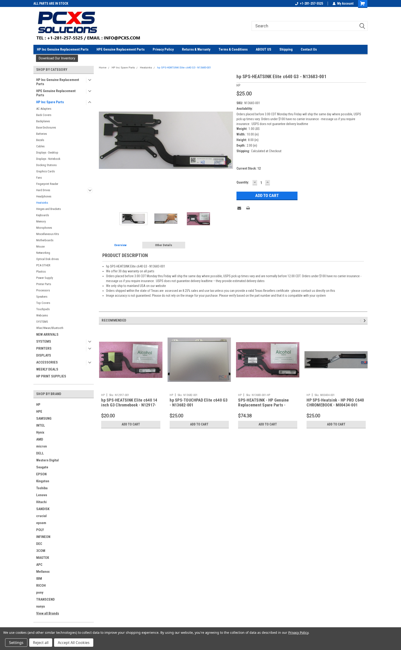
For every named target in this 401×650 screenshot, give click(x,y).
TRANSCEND (45, 599)
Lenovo (41, 495)
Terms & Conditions (233, 49)
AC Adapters (43, 108)
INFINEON (43, 537)
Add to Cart (131, 424)
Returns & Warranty (196, 49)
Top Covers (43, 303)
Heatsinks (42, 202)
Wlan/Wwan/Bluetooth (49, 328)
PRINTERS (44, 348)
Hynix (40, 432)
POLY (40, 530)
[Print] (248, 208)
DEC (39, 544)
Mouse (40, 246)
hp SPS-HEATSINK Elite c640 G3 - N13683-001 (184, 67)
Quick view (131, 388)
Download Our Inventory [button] (57, 58)
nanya (40, 606)
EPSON (41, 474)
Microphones (44, 227)
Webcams (42, 315)
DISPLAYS (43, 355)
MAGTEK (42, 558)
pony (39, 592)
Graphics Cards (45, 171)
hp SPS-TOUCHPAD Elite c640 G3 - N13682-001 (198, 402)
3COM (40, 551)
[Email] (239, 208)
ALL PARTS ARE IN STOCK (50, 3)
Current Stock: (248, 168)
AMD (39, 439)
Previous (103, 140)
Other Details (163, 245)
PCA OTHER (43, 265)
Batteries (41, 133)
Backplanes (43, 121)
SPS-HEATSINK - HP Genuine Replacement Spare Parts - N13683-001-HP (263, 405)
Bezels (40, 140)
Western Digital (47, 460)
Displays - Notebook (48, 159)
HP (38, 404)
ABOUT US (263, 49)
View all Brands (47, 613)
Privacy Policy (163, 49)
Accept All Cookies (74, 642)
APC (39, 565)
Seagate (42, 467)
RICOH (41, 585)
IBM (39, 578)
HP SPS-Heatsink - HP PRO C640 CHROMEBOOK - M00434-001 (335, 402)
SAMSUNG (44, 418)
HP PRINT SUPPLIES (51, 376)
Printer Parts (43, 284)
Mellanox (43, 572)
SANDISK (42, 509)
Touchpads (43, 309)
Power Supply (44, 278)
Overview (120, 245)
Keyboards (42, 215)
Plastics (41, 271)
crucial (41, 516)
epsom (41, 523)
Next (228, 140)
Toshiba (42, 488)
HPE (39, 411)
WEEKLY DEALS (47, 369)
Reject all (41, 642)
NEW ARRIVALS (47, 334)
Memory (41, 221)
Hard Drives (43, 190)
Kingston (42, 481)
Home (103, 67)
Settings (16, 642)
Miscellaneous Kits (47, 234)
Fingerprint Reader (47, 184)
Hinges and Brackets (48, 209)
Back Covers (43, 115)
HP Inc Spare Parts (50, 102)
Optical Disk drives (47, 259)
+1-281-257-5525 (311, 3)
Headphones (43, 196)
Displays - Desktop (47, 152)
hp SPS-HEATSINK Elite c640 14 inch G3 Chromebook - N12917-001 (129, 405)
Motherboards (44, 240)
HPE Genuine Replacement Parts (121, 49)
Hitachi (41, 502)
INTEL (40, 425)
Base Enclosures (46, 127)
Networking (43, 252)
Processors (43, 290)
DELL (40, 453)
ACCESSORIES (47, 362)
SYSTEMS (42, 321)
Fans (39, 177)
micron (41, 446)
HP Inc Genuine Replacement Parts (62, 49)
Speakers (41, 296)
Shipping (286, 49)
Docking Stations (46, 165)
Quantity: (242, 182)
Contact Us (309, 49)
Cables (40, 146)
